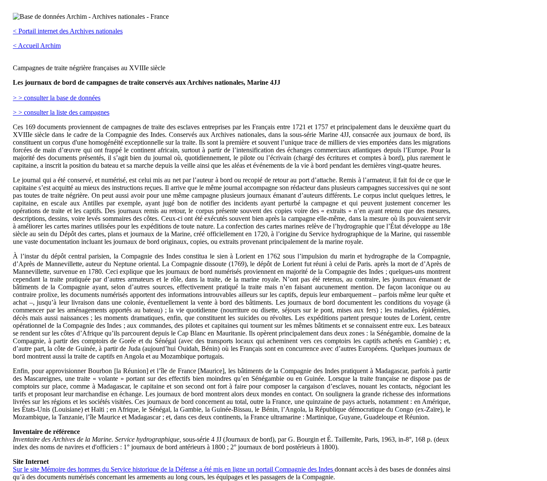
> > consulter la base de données (56, 97)
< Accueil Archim (37, 45)
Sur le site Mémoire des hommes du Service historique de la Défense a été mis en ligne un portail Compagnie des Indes (174, 469)
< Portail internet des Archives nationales (68, 31)
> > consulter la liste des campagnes (61, 112)
